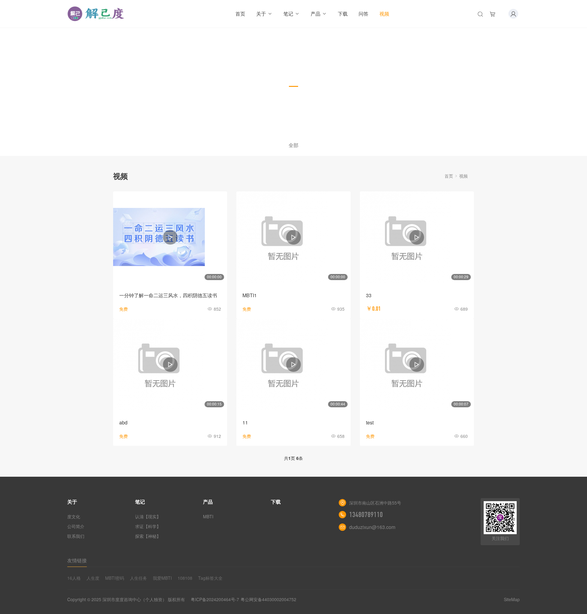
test (370, 422)
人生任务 (138, 578)
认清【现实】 (148, 516)
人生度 (93, 578)
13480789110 (366, 515)
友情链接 (77, 560)
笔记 (288, 13)
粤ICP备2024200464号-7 (215, 599)
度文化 (73, 516)
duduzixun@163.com (372, 527)
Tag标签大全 (210, 578)
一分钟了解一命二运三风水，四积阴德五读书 (168, 295)
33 (368, 295)
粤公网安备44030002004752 (268, 599)
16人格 (74, 578)
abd (123, 422)
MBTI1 (249, 295)
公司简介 (75, 526)
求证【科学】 (148, 526)
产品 (315, 13)
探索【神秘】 (148, 536)
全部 (293, 145)
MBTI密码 (114, 578)
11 (245, 422)
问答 (363, 13)
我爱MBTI (162, 578)
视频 (384, 13)
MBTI (208, 516)
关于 (261, 13)
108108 (185, 578)
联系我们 (75, 536)
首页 (240, 13)
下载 (343, 13)
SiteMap (512, 599)
